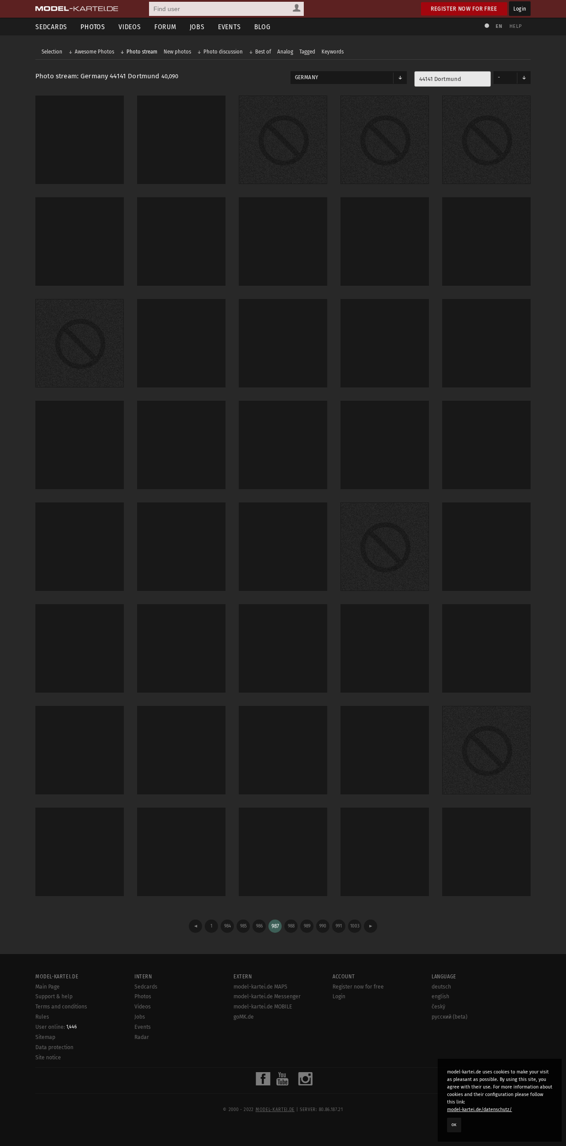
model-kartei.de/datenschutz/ (479, 1109)
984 (227, 926)
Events (229, 27)
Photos (92, 27)
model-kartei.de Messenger (267, 996)
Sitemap (45, 1037)
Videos (130, 27)
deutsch (441, 987)
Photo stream (141, 51)
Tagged (307, 51)
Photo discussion (223, 51)
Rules (42, 1017)
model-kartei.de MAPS (260, 987)
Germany (306, 77)
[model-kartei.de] (76, 9)
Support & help (54, 996)
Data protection (54, 1047)
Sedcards (51, 27)
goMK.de (243, 1017)
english (440, 996)
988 (291, 926)
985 (243, 926)
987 (275, 926)
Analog (285, 51)
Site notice (48, 1057)
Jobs (197, 27)
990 (322, 926)
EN (499, 26)
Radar (141, 1037)
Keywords (332, 51)
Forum (165, 27)
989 (307, 926)
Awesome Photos (94, 51)
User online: (56, 1027)
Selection (52, 51)
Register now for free (464, 8)
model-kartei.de (275, 1109)
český (438, 1007)
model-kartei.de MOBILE (262, 1007)
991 (339, 926)
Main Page (47, 987)
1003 (354, 926)
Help (515, 26)
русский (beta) (449, 1017)
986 (259, 926)
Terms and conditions (61, 1007)
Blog (262, 27)
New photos (177, 51)
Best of (263, 51)
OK (454, 1124)
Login (519, 8)
